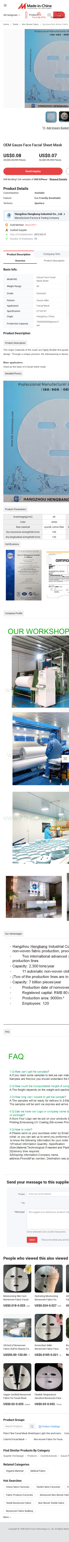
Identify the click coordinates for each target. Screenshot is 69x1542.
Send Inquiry (33, 171)
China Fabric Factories (17, 1486)
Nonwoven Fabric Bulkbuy (19, 1510)
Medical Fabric (38, 1470)
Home (6, 24)
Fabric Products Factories (19, 1494)
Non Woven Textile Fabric (51, 1502)
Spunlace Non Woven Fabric (55, 24)
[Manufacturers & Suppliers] (34, 6)
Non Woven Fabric (30, 24)
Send (32, 1239)
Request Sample (58, 179)
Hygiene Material (14, 1470)
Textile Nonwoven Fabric (18, 1502)
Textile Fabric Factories (48, 1486)
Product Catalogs (50, 1426)
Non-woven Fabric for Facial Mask (49, 1439)
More (6, 1517)
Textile (15, 24)
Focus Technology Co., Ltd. (42, 1528)
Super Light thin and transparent (51, 1433)
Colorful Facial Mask (13, 1439)
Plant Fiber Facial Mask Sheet (18, 1433)
